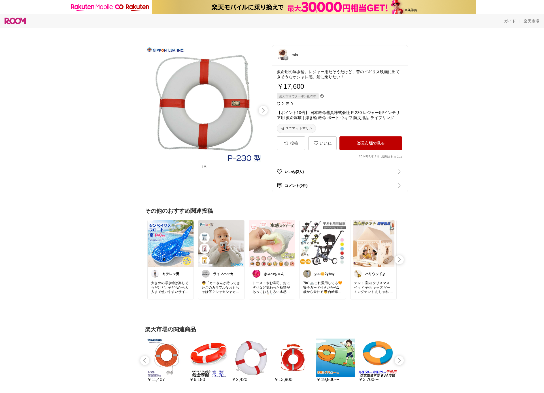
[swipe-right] (263, 110)
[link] (171, 243)
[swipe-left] (144, 360)
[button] (282, 54)
